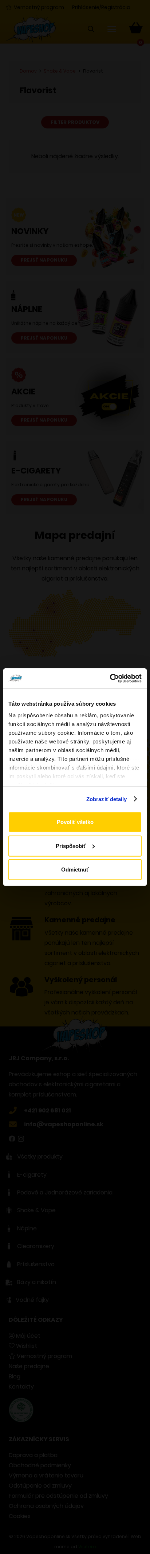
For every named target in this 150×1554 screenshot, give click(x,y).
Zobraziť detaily (106, 799)
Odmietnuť (75, 869)
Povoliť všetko (75, 822)
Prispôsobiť (71, 845)
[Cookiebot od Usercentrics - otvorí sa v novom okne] (110, 678)
